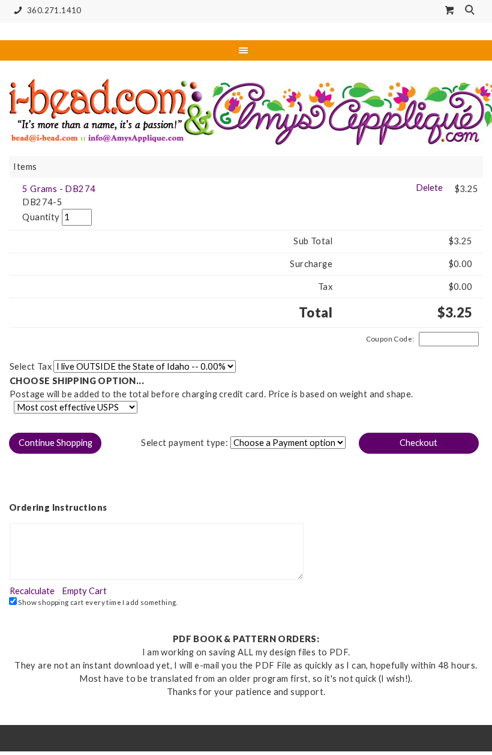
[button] (55, 443)
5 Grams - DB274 (58, 189)
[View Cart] (450, 10)
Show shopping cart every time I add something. (97, 602)
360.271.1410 (54, 10)
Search (471, 10)
